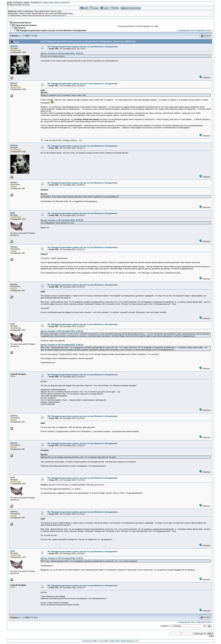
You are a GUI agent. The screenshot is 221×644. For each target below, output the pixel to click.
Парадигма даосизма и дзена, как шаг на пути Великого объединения (53, 30)
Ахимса (13, 182)
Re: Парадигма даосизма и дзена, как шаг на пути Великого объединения (82, 47)
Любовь (14, 46)
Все (36, 36)
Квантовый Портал (22, 23)
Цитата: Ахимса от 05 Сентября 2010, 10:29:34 (62, 53)
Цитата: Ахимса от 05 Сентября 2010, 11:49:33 (62, 558)
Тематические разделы (26, 25)
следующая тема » (203, 30)
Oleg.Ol (13, 83)
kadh (12, 213)
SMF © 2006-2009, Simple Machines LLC (121, 641)
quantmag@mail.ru (58, 15)
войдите (45, 3)
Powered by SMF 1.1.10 (92, 641)
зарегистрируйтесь (62, 3)
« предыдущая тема (186, 30)
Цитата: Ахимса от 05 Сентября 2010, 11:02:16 (62, 331)
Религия (21, 28)
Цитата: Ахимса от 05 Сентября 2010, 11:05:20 (62, 345)
